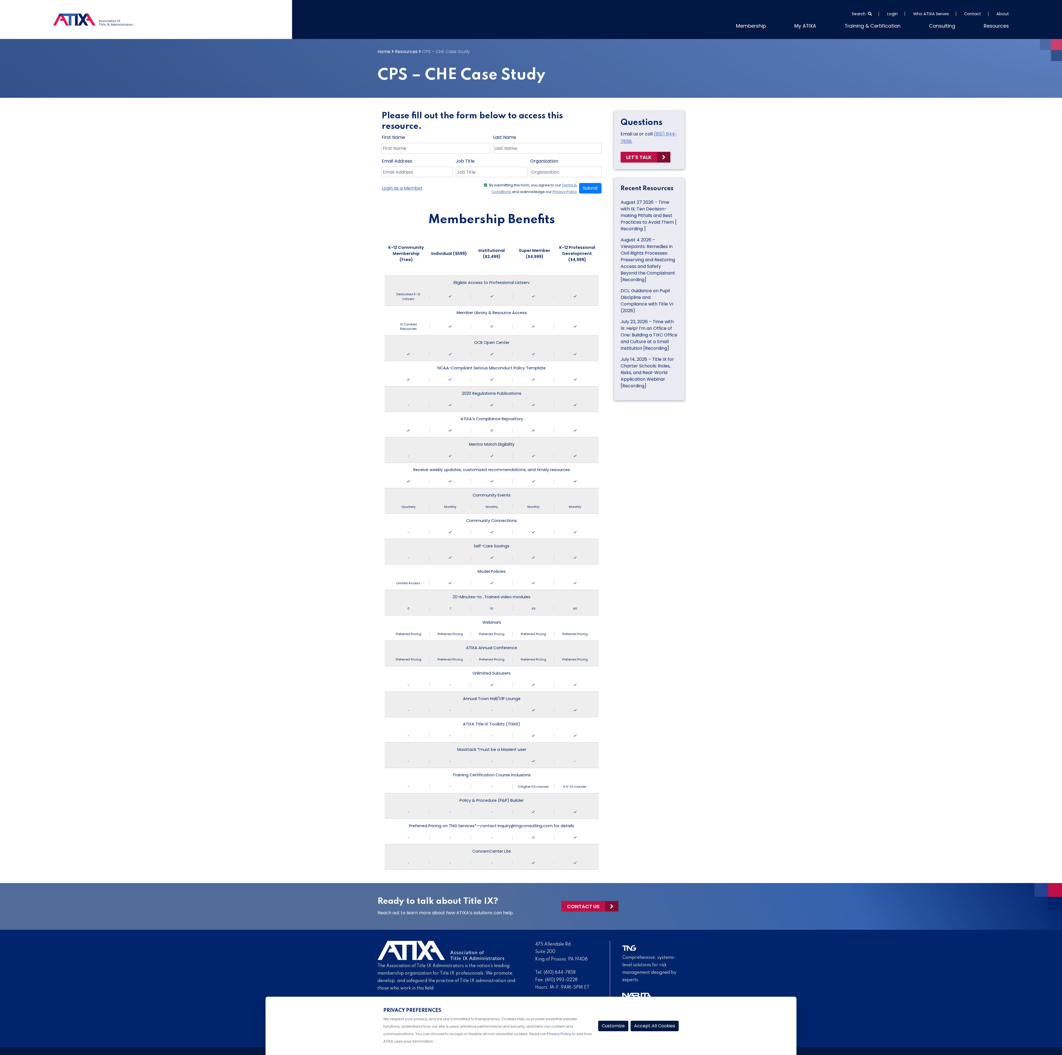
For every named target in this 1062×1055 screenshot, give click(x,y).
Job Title (465, 160)
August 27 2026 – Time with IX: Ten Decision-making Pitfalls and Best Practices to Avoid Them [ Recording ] (649, 214)
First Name (393, 136)
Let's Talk (639, 155)
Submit (590, 187)
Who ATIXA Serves (931, 14)
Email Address (397, 160)
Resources (998, 25)
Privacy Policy (565, 190)
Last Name (504, 136)
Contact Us (583, 905)
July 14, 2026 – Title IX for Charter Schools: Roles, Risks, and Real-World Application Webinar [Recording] (647, 371)
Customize (613, 1026)
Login (892, 14)
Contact (972, 14)
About (1002, 14)
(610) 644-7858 (560, 971)
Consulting (949, 25)
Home (384, 50)
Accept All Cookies (654, 1026)
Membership (776, 25)
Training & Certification (886, 25)
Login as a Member (402, 187)
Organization (544, 160)
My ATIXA (826, 25)
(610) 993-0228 (561, 978)
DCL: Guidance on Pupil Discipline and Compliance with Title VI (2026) (647, 299)
